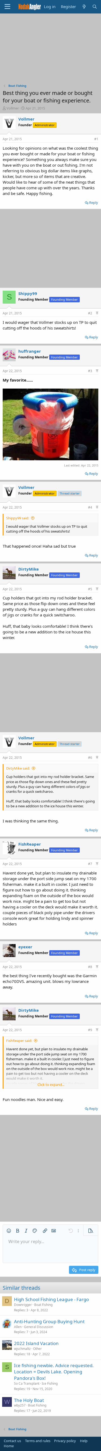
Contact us (12, 1440)
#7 (90, 864)
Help (84, 1440)
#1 (96, 139)
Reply (93, 202)
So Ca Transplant (26, 1383)
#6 (90, 757)
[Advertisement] (51, 50)
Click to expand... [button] (50, 1084)
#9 (90, 1030)
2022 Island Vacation (36, 1343)
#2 (90, 313)
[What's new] (84, 7)
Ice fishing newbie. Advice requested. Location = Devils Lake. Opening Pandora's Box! (54, 1371)
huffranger (29, 351)
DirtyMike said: (18, 768)
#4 (90, 507)
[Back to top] (97, 313)
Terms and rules (37, 1440)
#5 (90, 589)
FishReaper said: (19, 1040)
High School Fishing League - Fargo (51, 1299)
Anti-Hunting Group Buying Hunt (49, 1321)
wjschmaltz (22, 1348)
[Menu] (7, 6)
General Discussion (38, 1327)
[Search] (94, 7)
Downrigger (23, 1304)
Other (37, 1348)
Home (9, 1445)
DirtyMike (28, 569)
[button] (9, 1230)
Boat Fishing (43, 1304)
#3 (90, 371)
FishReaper (29, 844)
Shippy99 (27, 293)
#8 (90, 967)
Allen (18, 1327)
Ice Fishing (50, 1383)
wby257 (20, 1405)
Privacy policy (65, 1440)
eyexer (25, 946)
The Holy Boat (29, 1400)
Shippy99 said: (17, 518)
